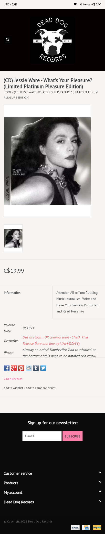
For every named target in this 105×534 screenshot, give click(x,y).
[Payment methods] (74, 527)
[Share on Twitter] (43, 368)
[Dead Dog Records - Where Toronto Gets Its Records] (60, 39)
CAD (14, 4)
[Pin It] (21, 368)
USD (7, 4)
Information (12, 292)
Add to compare (37, 388)
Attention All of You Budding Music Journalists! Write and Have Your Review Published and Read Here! (77, 301)
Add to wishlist (13, 388)
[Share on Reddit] (29, 368)
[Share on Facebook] (7, 368)
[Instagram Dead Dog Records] (66, 451)
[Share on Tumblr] (36, 368)
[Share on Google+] (14, 368)
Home (7, 92)
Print (52, 388)
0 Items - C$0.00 (90, 4)
